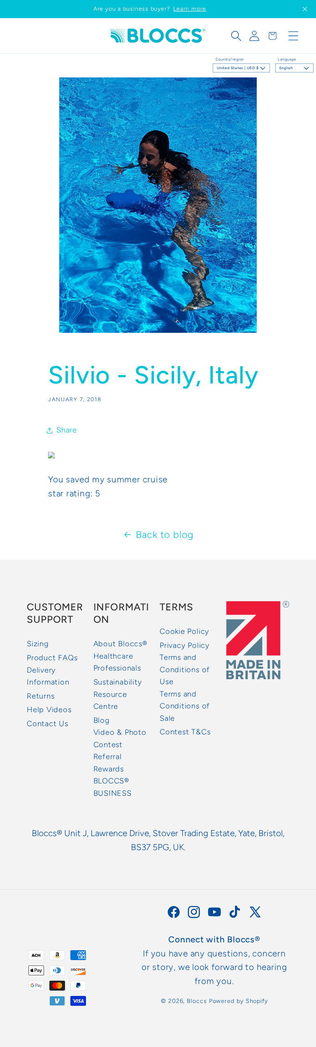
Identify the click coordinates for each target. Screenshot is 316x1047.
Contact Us (47, 723)
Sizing (38, 643)
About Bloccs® (120, 643)
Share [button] (66, 430)
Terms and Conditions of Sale (185, 706)
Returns (40, 696)
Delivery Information (48, 676)
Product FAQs (52, 657)
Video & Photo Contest (119, 738)
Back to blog (165, 534)
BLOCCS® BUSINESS (112, 786)
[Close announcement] (305, 9)
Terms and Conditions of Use (185, 669)
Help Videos (49, 709)
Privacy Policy (184, 645)
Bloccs (197, 1001)
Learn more (189, 8)
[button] (236, 36)
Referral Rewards (108, 762)
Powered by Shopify (238, 1001)
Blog (101, 720)
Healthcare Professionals (117, 662)
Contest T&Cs (185, 731)
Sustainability (117, 682)
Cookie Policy (184, 631)
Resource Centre (110, 700)
